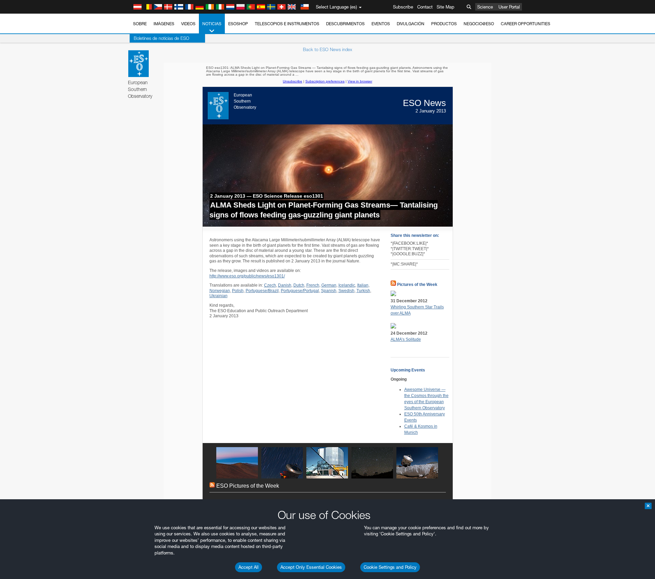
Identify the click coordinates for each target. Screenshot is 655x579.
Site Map (445, 7)
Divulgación (410, 23)
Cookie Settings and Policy (390, 567)
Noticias (211, 23)
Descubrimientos (345, 23)
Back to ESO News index (327, 49)
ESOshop (238, 23)
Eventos (381, 23)
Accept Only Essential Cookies (311, 567)
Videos (188, 23)
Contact (425, 7)
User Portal (509, 7)
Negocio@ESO (479, 23)
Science (485, 7)
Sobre (140, 23)
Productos (444, 23)
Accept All (248, 567)
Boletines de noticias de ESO (161, 38)
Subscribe (403, 7)
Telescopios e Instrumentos (287, 23)
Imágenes (164, 23)
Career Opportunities (525, 23)
